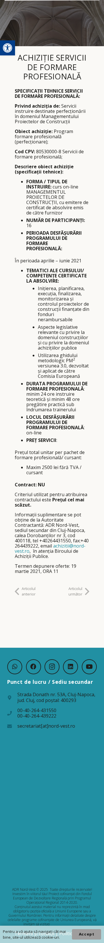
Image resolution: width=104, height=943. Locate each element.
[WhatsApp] (14, 666)
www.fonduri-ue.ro (65, 924)
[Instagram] (52, 666)
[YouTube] (89, 666)
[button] (7, 47)
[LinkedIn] (70, 666)
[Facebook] (33, 666)
